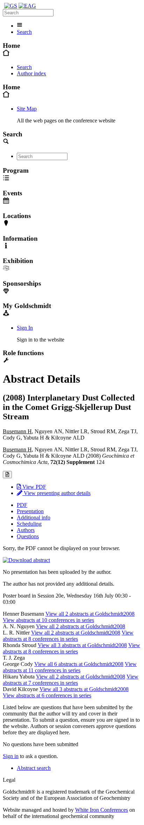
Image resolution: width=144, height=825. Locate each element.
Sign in (11, 756)
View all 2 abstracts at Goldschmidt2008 (90, 614)
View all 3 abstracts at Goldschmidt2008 (82, 645)
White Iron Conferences (101, 810)
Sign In (25, 328)
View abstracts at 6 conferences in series (47, 695)
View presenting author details (56, 493)
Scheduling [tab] (29, 524)
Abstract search (34, 768)
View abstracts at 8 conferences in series (68, 636)
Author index (31, 73)
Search (24, 32)
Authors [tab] (26, 530)
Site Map (27, 109)
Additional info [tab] (33, 517)
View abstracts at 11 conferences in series (70, 667)
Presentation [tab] (30, 511)
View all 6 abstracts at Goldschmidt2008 (78, 664)
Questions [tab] (28, 536)
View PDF (33, 487)
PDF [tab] (22, 505)
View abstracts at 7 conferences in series (70, 680)
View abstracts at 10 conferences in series (48, 620)
